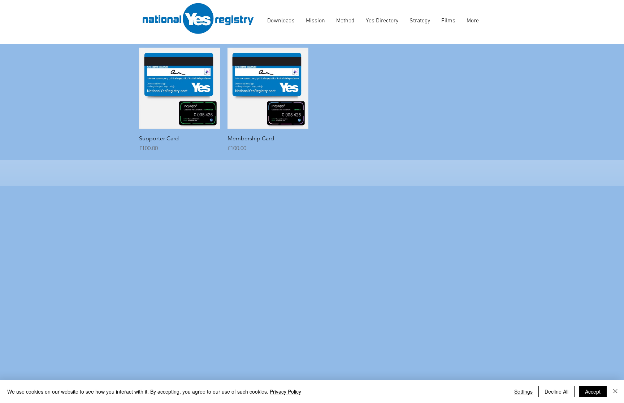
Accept (593, 391)
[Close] (615, 391)
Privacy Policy (285, 391)
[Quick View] (179, 88)
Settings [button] (523, 391)
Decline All (556, 391)
